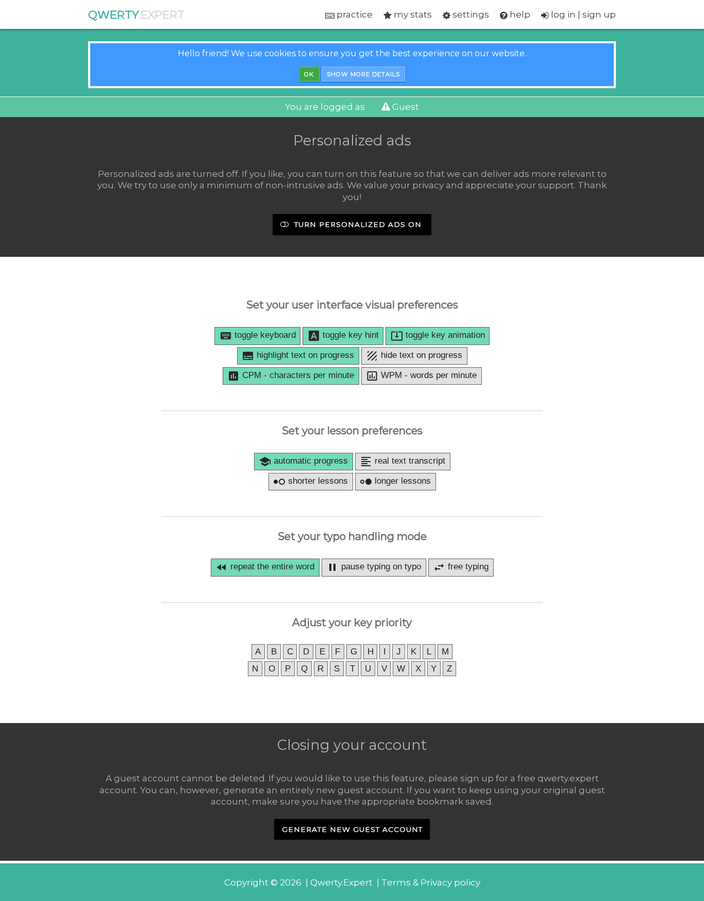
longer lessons (395, 482)
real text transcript (402, 461)
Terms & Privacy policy (430, 882)
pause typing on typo (373, 567)
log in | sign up (582, 14)
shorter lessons (310, 482)
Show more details (363, 74)
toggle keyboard (258, 336)
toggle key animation (438, 336)
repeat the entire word (264, 567)
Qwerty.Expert (341, 882)
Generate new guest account (352, 829)
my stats (412, 14)
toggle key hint (343, 336)
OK (309, 74)
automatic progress (303, 461)
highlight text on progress (298, 356)
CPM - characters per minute (290, 376)
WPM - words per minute (421, 376)
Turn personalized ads (356, 224)
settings (469, 14)
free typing (461, 567)
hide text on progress (414, 356)
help (519, 14)
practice (353, 14)
